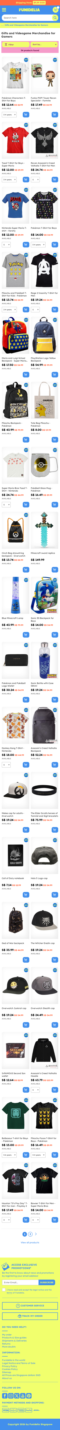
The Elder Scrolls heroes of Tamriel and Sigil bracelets (44, 814)
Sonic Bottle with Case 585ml (42, 684)
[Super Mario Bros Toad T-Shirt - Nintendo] (15, 465)
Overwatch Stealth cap (43, 1008)
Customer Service (32, 1305)
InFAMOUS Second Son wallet (13, 1074)
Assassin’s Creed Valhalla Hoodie (44, 1074)
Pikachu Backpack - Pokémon (12, 424)
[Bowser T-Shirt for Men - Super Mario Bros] (44, 1180)
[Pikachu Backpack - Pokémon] (15, 400)
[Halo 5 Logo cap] (44, 855)
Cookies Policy (10, 1369)
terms (9, 1292)
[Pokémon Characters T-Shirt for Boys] (15, 75)
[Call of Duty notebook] (15, 855)
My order (7, 1334)
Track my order (32, 1316)
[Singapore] (5, 1396)
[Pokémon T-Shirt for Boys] (44, 205)
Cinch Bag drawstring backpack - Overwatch (13, 554)
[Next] (36, 1234)
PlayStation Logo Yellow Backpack (43, 359)
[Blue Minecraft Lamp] (15, 595)
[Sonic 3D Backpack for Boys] (44, 595)
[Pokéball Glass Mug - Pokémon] (44, 465)
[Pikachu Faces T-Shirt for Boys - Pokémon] (44, 1115)
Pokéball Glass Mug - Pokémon (41, 489)
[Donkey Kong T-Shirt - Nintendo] (15, 725)
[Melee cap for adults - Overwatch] (15, 790)
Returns (6, 1343)
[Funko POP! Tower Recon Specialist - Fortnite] (44, 75)
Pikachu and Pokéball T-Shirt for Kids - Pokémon (14, 294)
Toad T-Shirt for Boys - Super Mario (13, 164)
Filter (11, 44)
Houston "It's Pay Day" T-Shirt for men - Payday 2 (14, 1204)
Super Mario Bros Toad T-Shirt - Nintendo (14, 489)
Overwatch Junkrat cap (14, 1008)
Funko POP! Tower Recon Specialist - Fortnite (43, 99)
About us (7, 1378)
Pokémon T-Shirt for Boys (44, 228)
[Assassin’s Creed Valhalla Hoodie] (44, 1050)
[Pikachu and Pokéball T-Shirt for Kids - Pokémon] (15, 270)
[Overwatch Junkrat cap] (15, 985)
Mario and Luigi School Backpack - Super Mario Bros (14, 359)
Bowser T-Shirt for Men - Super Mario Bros (43, 1204)
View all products (30, 1242)
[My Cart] (55, 10)
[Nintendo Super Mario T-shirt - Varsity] (15, 205)
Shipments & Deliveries (14, 1340)
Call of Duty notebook (13, 878)
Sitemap (6, 1372)
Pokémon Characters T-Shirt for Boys (14, 99)
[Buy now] (26, 114)
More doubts (9, 1346)
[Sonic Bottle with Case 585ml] (44, 660)
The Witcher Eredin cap (43, 943)
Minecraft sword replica (43, 553)
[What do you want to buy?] (4, 10)
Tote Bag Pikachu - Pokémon (40, 424)
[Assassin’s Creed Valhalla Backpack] (44, 725)
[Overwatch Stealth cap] (44, 985)
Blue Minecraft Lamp (12, 618)
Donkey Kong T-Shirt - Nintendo (13, 749)
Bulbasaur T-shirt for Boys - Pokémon (15, 1139)
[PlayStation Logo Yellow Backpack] (44, 335)
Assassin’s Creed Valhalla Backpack (44, 749)
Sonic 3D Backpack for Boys (42, 619)
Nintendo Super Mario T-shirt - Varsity (14, 229)
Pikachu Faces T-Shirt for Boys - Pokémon (43, 1139)
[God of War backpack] (15, 920)
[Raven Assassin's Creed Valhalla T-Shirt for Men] (44, 140)
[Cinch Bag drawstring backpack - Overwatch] (15, 530)
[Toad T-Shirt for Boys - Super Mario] (15, 140)
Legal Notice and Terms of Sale (18, 1363)
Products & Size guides (14, 1337)
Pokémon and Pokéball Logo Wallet (14, 684)
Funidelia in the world (13, 1360)
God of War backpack (13, 943)
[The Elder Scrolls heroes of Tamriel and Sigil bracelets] (44, 790)
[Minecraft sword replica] (44, 530)
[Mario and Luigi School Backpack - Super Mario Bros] (15, 335)
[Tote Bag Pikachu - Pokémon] (44, 400)
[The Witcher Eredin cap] (44, 920)
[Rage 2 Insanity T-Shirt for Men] (44, 270)
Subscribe (46, 1282)
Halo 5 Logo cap (39, 878)
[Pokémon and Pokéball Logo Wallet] (15, 660)
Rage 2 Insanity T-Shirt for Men (44, 294)
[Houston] (15, 1180)
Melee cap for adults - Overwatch (13, 814)
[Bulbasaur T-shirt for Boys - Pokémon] (15, 1115)
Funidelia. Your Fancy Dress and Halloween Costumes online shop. (29, 9)
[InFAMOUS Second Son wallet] (15, 1050)
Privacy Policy (9, 1366)
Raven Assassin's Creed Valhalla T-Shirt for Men (43, 164)
